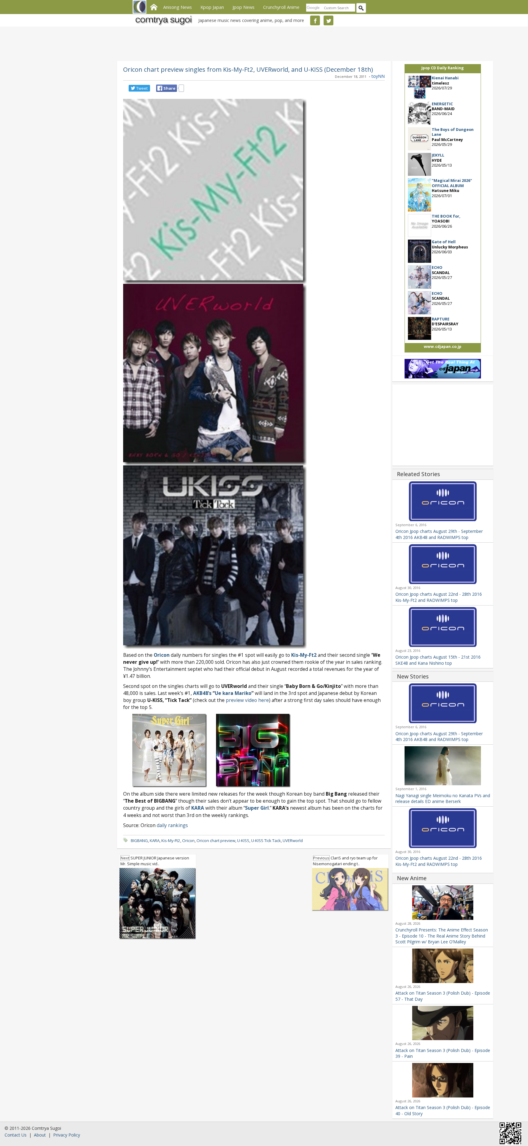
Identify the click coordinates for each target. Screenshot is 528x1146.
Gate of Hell (444, 241)
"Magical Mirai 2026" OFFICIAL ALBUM (452, 183)
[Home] (154, 6)
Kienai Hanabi (445, 78)
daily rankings (172, 825)
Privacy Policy (66, 1135)
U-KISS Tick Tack (266, 840)
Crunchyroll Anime (281, 7)
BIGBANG (139, 840)
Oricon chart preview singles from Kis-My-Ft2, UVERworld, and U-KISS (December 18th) (248, 69)
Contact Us (16, 1135)
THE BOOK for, (446, 216)
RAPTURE (440, 319)
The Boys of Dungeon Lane (453, 132)
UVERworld (293, 840)
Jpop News (244, 7)
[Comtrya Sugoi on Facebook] (315, 20)
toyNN (378, 76)
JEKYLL (438, 155)
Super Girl (257, 808)
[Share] (159, 88)
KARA (155, 840)
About (40, 1135)
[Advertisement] (262, 42)
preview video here (247, 700)
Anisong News (177, 7)
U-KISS (243, 840)
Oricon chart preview (215, 840)
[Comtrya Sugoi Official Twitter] (328, 20)
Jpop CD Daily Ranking (442, 67)
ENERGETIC (442, 104)
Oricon (188, 840)
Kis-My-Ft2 (170, 840)
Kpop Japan (212, 7)
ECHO (437, 267)
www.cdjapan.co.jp (442, 346)
